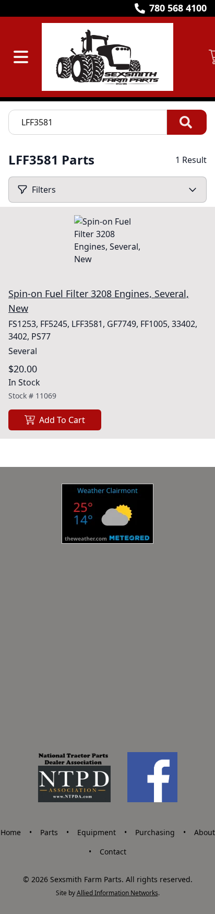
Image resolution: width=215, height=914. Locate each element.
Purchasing (155, 832)
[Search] (187, 122)
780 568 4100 (178, 8)
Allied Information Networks (117, 892)
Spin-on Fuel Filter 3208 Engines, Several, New (98, 300)
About (204, 832)
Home (11, 832)
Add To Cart (62, 420)
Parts (49, 832)
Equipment (96, 832)
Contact (113, 852)
